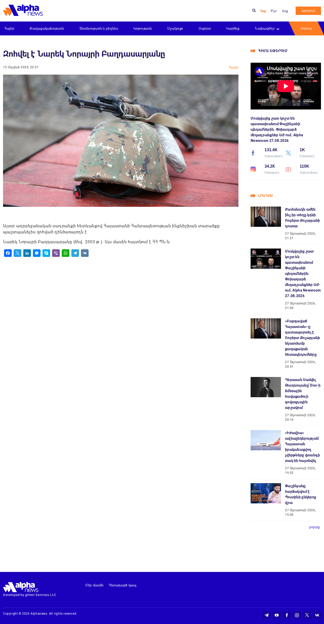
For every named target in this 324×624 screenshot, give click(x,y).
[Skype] (46, 253)
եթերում (308, 11)
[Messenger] (37, 253)
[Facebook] (8, 253)
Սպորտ (205, 28)
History (306, 28)
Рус (274, 11)
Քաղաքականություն (47, 28)
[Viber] (56, 253)
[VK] (85, 253)
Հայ (263, 11)
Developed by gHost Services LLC (29, 595)
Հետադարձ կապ (122, 585)
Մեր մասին (94, 585)
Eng (285, 11)
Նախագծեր (264, 28)
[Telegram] (75, 253)
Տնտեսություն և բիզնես (98, 28)
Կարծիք (232, 28)
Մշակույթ (175, 28)
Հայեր (9, 28)
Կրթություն (142, 28)
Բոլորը (314, 527)
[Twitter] (17, 253)
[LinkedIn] (27, 253)
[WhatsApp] (65, 253)
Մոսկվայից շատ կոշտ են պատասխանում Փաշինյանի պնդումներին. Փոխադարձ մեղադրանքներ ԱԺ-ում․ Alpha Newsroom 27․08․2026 (277, 129)
